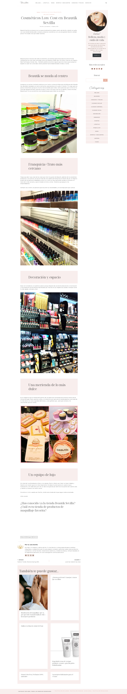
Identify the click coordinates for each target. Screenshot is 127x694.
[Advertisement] (49, 47)
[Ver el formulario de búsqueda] (106, 3)
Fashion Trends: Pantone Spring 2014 (28, 561)
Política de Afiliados (62, 691)
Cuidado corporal (97, 106)
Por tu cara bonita (46, 26)
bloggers (29, 537)
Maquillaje (96, 127)
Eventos (52, 14)
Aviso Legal (88, 691)
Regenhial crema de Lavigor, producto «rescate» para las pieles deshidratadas (63, 663)
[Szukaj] (105, 80)
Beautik (23, 537)
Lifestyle (97, 124)
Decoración (96, 113)
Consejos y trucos (78, 2)
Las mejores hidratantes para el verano (62, 675)
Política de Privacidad (100, 691)
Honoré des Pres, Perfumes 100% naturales (32, 675)
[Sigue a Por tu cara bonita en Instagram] (31, 555)
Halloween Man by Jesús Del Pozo (32, 626)
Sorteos (96, 138)
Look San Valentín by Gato (73, 561)
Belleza (46, 14)
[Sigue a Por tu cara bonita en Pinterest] (33, 555)
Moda (53, 2)
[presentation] (33, 592)
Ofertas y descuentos (63, 2)
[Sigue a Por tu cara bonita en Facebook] (26, 555)
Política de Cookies (76, 691)
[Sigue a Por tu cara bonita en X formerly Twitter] (28, 555)
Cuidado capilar (97, 103)
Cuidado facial (97, 110)
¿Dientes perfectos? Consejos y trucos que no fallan (64, 578)
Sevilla (35, 537)
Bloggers (97, 96)
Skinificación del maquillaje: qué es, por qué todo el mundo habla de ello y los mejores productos (33, 615)
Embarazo (97, 117)
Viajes (97, 141)
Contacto (88, 2)
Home (38, 12)
